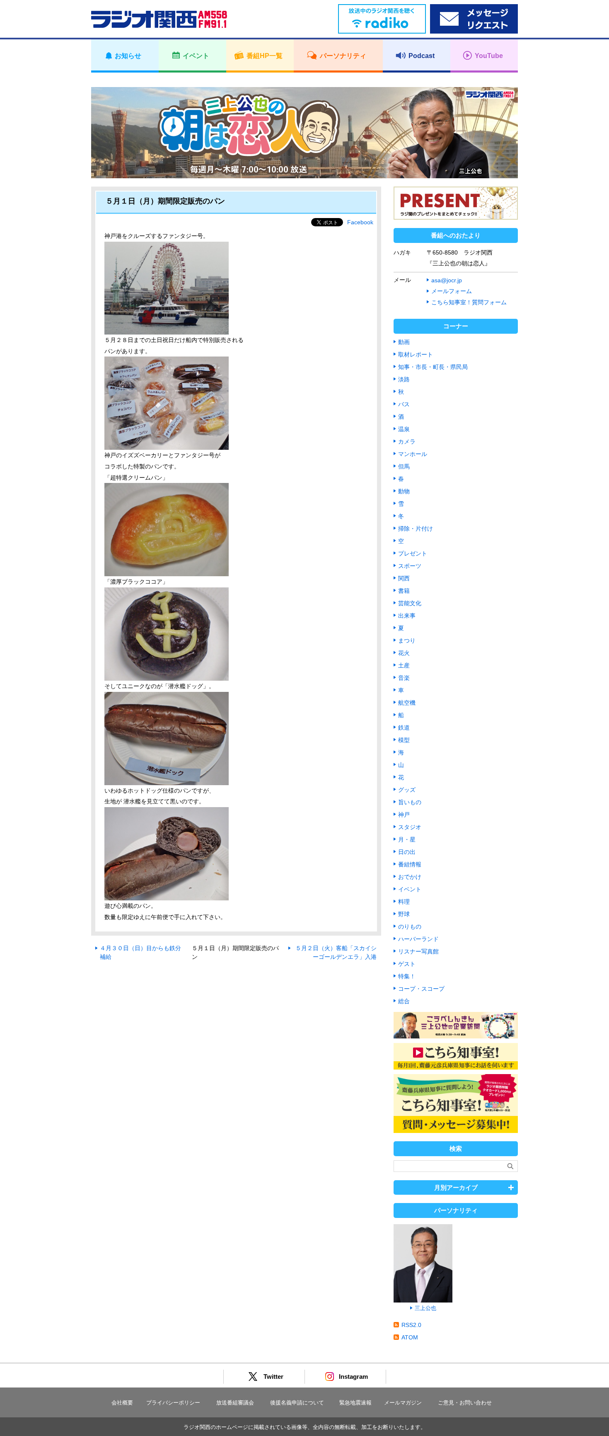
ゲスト (407, 964)
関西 (404, 578)
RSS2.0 (411, 1325)
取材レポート (415, 354)
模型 (404, 740)
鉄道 (404, 727)
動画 (404, 342)
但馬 (404, 466)
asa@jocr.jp (446, 280)
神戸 (404, 814)
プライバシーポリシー (173, 1403)
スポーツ (409, 566)
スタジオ (409, 827)
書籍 (404, 590)
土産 (404, 665)
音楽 (404, 677)
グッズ (407, 789)
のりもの (409, 926)
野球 (404, 914)
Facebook (360, 222)
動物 (404, 491)
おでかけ (409, 876)
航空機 (407, 702)
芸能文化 (409, 603)
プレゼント (412, 553)
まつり (407, 640)
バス (404, 404)
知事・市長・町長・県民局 (433, 367)
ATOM (409, 1337)
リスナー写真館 (418, 951)
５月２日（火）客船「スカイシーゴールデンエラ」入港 (336, 952)
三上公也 (425, 1308)
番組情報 (409, 864)
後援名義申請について (297, 1403)
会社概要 (122, 1403)
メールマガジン (403, 1403)
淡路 (404, 379)
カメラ (407, 441)
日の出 (407, 852)
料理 (404, 901)
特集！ (407, 976)
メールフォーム (451, 291)
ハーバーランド (418, 939)
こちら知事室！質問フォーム (469, 302)
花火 (404, 653)
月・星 (407, 839)
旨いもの (409, 802)
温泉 (404, 429)
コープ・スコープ (421, 988)
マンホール (412, 454)
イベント (409, 889)
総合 (404, 1001)
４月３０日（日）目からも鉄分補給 (140, 952)
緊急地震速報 (355, 1403)
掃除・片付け (415, 528)
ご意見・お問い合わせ (465, 1403)
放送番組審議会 (235, 1403)
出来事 (407, 615)
